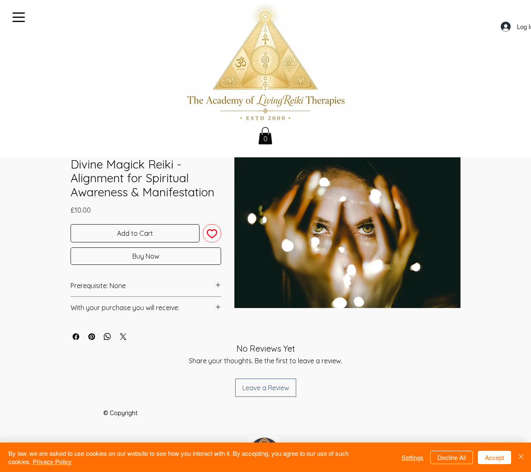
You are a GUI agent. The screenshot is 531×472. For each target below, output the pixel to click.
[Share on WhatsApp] (107, 337)
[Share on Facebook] (76, 337)
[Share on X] (123, 337)
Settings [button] (413, 457)
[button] (265, 135)
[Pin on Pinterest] (92, 337)
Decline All (451, 457)
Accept (494, 457)
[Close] (521, 457)
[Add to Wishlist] (212, 233)
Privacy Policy (52, 461)
